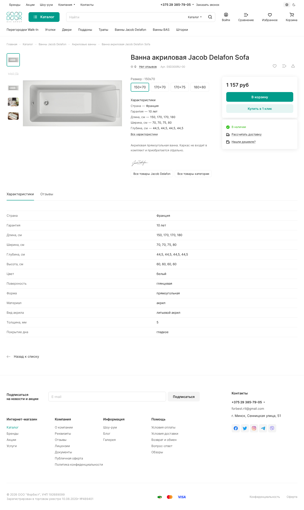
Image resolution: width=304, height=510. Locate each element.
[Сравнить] (284, 66)
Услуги (12, 446)
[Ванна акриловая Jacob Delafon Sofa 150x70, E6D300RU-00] (72, 103)
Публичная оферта (69, 458)
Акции (11, 440)
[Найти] (210, 17)
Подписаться (184, 397)
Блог (106, 433)
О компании (64, 427)
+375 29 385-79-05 (175, 5)
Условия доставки (164, 433)
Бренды (12, 433)
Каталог (13, 427)
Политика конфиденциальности (79, 464)
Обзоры (157, 452)
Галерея (109, 440)
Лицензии (62, 446)
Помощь (158, 419)
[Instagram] (254, 428)
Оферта (292, 496)
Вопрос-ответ (161, 446)
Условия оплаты (163, 427)
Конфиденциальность (265, 496)
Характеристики (20, 194)
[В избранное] (274, 66)
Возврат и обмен (164, 440)
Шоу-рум (110, 427)
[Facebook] (236, 428)
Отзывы (46, 194)
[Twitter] (245, 428)
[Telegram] (263, 428)
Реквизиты (63, 433)
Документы (63, 452)
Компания (63, 419)
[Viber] (272, 428)
